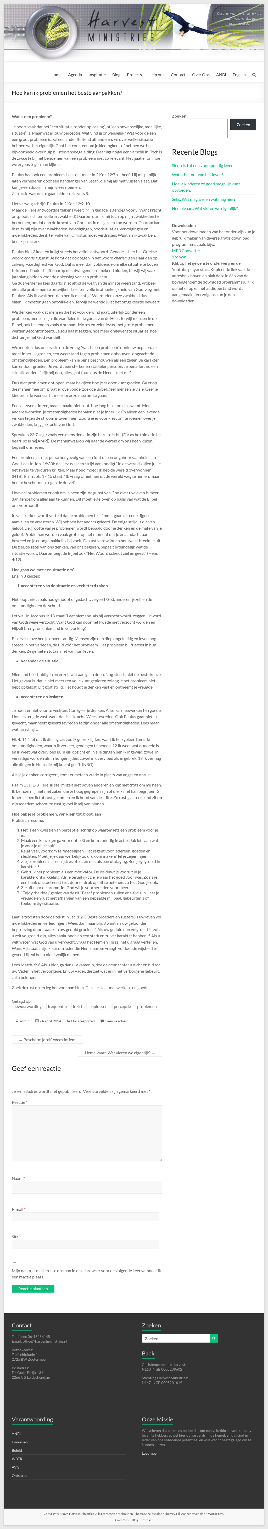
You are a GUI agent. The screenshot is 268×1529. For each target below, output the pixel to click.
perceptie (122, 1006)
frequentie (57, 1006)
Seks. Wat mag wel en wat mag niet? (203, 199)
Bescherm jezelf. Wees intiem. (47, 1039)
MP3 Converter (186, 250)
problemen (147, 1006)
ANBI (221, 74)
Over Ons (201, 74)
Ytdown (179, 256)
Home (56, 74)
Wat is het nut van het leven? (197, 174)
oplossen (99, 1006)
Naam (18, 1178)
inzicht (79, 1006)
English (239, 74)
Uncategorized (83, 1021)
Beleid (17, 1450)
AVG (15, 1467)
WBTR (17, 1458)
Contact (178, 74)
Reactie (19, 1102)
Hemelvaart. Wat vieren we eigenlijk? (120, 1052)
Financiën (20, 1442)
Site (15, 1236)
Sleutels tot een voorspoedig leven (202, 165)
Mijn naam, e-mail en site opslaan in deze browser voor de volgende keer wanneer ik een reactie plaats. (86, 1273)
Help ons (156, 74)
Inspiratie (97, 74)
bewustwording (27, 1006)
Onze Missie (157, 1419)
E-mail (19, 1209)
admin (24, 1021)
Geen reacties (116, 1021)
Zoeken (179, 115)
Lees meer (150, 1453)
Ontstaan (19, 1475)
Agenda (75, 74)
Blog (116, 74)
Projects (134, 74)
